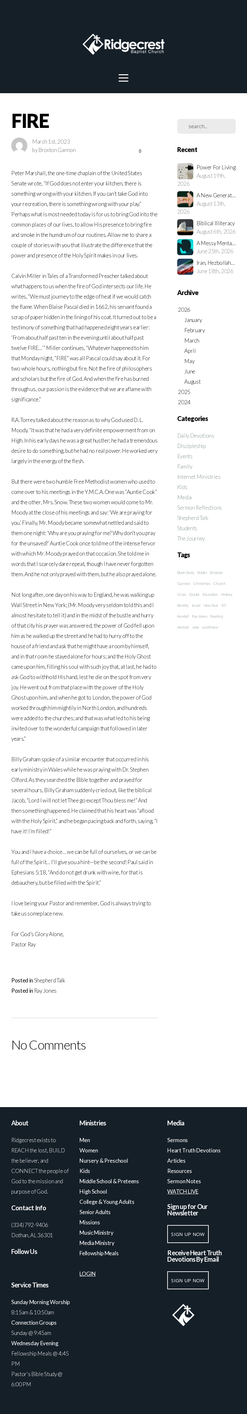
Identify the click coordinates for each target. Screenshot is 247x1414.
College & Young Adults (106, 1201)
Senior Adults (95, 1212)
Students (187, 528)
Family (184, 466)
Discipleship (191, 446)
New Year (211, 605)
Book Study (186, 572)
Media (184, 497)
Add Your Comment (84, 1071)
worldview (210, 627)
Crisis (181, 594)
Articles (176, 1160)
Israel (196, 605)
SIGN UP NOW (188, 1234)
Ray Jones (45, 990)
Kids (182, 487)
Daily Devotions (195, 435)
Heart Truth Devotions (194, 1150)
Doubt (194, 594)
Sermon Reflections (199, 507)
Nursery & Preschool (103, 1160)
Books (202, 572)
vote (195, 627)
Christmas (201, 583)
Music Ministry (96, 1232)
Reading (216, 616)
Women (88, 1150)
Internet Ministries (199, 476)
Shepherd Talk (49, 980)
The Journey (191, 538)
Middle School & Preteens (109, 1181)
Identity (183, 605)
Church (219, 583)
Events (185, 456)
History (227, 594)
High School (93, 1191)
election (183, 627)
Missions (89, 1222)
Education (210, 594)
